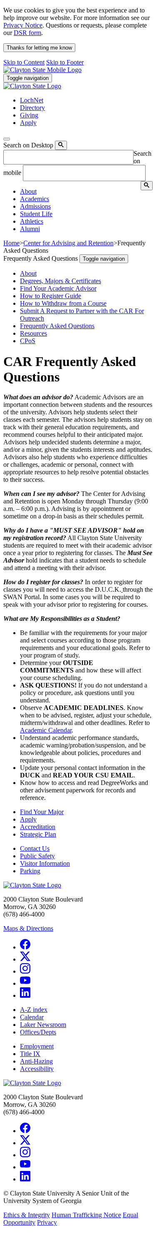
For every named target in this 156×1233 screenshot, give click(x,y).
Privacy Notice (22, 25)
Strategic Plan (38, 834)
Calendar (32, 1017)
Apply (28, 819)
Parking (30, 870)
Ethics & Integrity (26, 1214)
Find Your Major (42, 811)
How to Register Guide (50, 295)
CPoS (27, 340)
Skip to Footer (65, 62)
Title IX (30, 1053)
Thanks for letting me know (39, 48)
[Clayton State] (42, 69)
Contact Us (35, 848)
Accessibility (37, 1068)
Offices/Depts (38, 1032)
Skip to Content (24, 62)
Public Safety (37, 855)
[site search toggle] (6, 139)
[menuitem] (86, 191)
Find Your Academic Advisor (58, 288)
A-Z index (33, 1009)
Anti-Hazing (36, 1061)
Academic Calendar (46, 730)
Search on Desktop (28, 145)
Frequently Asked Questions (57, 325)
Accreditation (37, 826)
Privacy (47, 1222)
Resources (33, 333)
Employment (37, 1046)
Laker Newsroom (43, 1024)
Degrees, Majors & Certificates (60, 280)
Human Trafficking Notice (86, 1214)
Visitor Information (45, 863)
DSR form (27, 32)
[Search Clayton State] (61, 145)
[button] (28, 191)
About (28, 273)
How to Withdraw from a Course (63, 303)
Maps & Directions (28, 928)
